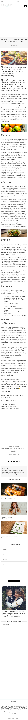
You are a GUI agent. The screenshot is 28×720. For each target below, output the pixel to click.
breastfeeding (18, 446)
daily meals (23, 448)
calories (12, 448)
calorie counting (5, 448)
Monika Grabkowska (6, 408)
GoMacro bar (5, 193)
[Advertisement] (14, 22)
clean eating (17, 448)
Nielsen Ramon (5, 406)
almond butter (11, 446)
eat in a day (11, 450)
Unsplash (12, 404)
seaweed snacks (10, 191)
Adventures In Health (9, 43)
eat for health (5, 450)
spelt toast (13, 451)
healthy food (18, 450)
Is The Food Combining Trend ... (9, 498)
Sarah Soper (15, 45)
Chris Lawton (4, 404)
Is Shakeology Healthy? (7, 517)
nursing (24, 450)
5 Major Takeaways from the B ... (9, 536)
